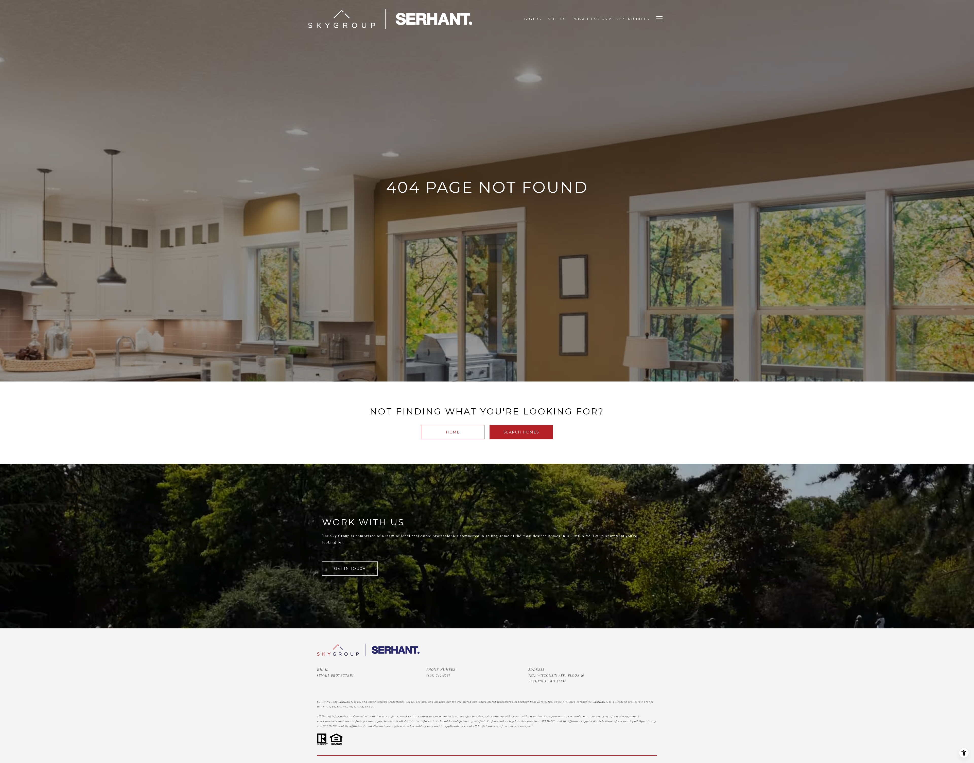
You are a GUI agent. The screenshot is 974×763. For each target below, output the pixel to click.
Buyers (532, 19)
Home (453, 432)
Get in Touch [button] (350, 568)
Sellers (557, 19)
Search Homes (521, 432)
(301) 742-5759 (438, 675)
